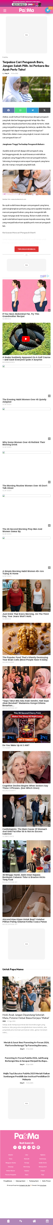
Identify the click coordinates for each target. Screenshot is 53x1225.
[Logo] (26, 10)
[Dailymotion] (38, 1147)
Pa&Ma (5, 57)
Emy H (7, 73)
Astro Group (43, 1185)
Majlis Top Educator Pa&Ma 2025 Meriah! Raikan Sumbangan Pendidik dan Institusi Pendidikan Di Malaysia (26, 1076)
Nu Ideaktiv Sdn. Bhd (24, 1185)
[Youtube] (33, 1147)
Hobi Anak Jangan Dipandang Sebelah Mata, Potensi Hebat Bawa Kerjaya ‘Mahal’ (25, 1016)
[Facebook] (15, 1147)
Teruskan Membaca (26, 249)
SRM (4, 1021)
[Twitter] (24, 1147)
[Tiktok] (29, 1147)
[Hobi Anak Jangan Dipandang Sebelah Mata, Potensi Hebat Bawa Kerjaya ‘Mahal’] (26, 994)
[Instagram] (19, 1147)
